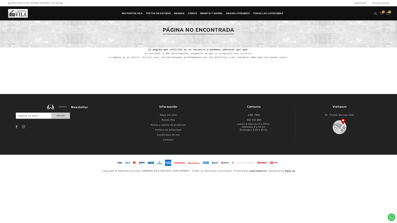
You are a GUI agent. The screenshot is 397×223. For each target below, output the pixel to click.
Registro (360, 3)
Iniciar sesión (380, 3)
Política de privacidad (168, 130)
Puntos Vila (168, 120)
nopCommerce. (258, 170)
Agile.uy (290, 170)
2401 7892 (254, 115)
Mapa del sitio (168, 115)
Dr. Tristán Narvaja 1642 (339, 115)
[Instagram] (23, 126)
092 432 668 (254, 120)
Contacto (168, 139)
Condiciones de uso (168, 134)
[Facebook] (16, 126)
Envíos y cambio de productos (168, 125)
